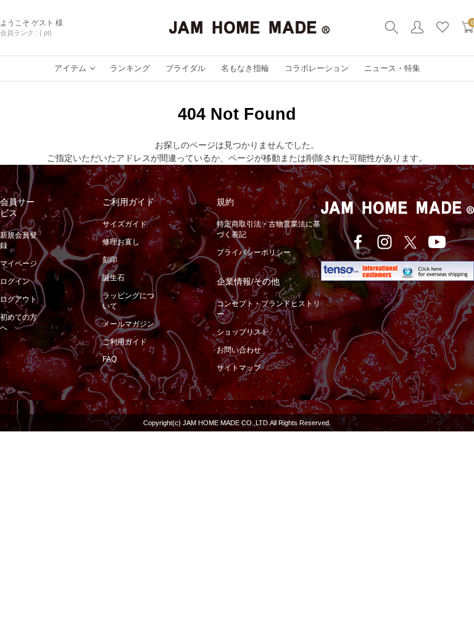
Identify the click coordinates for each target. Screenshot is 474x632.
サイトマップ (239, 368)
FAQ (109, 359)
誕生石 (113, 277)
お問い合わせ (239, 350)
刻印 (109, 260)
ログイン (15, 281)
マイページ (18, 263)
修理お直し (120, 242)
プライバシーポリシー (254, 252)
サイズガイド (124, 224)
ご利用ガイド (124, 342)
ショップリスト (242, 332)
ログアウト (18, 299)
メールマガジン (128, 324)
